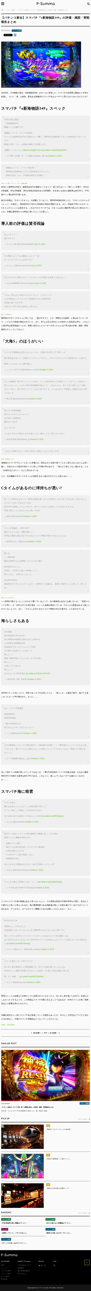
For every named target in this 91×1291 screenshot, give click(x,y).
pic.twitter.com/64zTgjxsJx (53, 816)
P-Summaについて (24, 1265)
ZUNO (40, 1288)
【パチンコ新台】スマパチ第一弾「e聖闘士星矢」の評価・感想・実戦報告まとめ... (27, 1107)
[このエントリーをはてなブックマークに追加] (15, 36)
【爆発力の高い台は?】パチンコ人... (58, 1233)
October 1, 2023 (55, 156)
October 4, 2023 (30, 733)
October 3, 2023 (46, 370)
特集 (48, 1125)
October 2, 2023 (30, 516)
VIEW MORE (82, 1119)
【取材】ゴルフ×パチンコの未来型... (59, 1129)
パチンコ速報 (16, 30)
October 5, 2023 (36, 439)
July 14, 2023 (39, 244)
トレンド (5, 1229)
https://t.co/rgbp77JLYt (32, 150)
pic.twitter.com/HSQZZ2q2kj (50, 882)
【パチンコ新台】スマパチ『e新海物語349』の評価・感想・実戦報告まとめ (43, 10)
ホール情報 (5, 1276)
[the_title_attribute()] (22, 1148)
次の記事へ (54, 1033)
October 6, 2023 (33, 982)
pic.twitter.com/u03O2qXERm (54, 150)
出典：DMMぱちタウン (8, 459)
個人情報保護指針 (24, 1271)
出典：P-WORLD (6, 314)
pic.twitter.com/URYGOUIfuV (32, 977)
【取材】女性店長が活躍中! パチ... (58, 1188)
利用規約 (21, 1268)
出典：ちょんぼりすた (7, 597)
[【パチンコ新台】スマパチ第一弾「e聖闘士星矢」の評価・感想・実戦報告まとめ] (45, 1100)
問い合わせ (21, 1273)
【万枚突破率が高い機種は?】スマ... (14, 1223)
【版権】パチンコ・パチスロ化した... (14, 1233)
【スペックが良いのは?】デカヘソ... (14, 1243)
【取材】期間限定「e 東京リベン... (58, 1159)
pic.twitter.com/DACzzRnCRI (38, 673)
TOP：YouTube (8, 1025)
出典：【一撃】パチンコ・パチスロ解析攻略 (14, 183)
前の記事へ (37, 1033)
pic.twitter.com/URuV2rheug (18, 943)
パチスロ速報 (6, 1219)
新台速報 (4, 1279)
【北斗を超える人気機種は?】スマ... (58, 1223)
